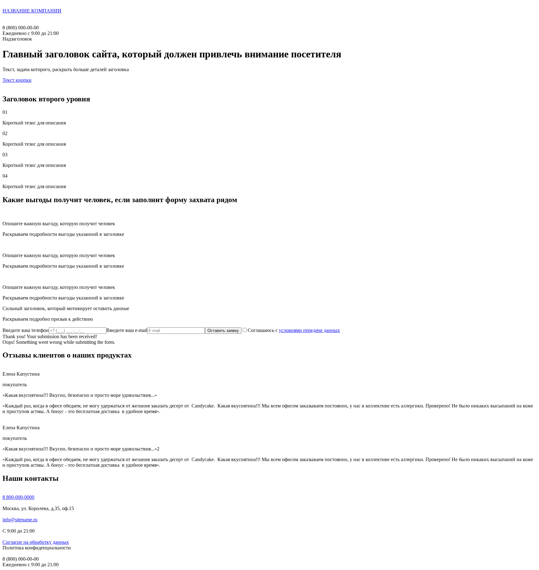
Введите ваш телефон (25, 330)
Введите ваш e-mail (126, 330)
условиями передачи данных (309, 330)
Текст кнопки (17, 80)
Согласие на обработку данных (35, 542)
